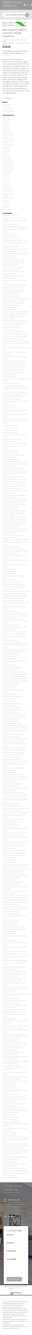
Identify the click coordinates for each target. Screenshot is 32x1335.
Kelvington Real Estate (10, 625)
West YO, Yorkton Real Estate (13, 1148)
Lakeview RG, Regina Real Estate (14, 676)
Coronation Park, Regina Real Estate (15, 395)
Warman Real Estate (10, 1119)
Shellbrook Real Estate (10, 1003)
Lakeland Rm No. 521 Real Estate (14, 672)
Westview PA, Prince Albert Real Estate (16, 1157)
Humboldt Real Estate (10, 612)
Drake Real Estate (9, 457)
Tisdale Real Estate (9, 1086)
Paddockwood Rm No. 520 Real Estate (16, 869)
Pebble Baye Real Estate (11, 878)
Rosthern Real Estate (10, 976)
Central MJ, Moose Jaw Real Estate (15, 361)
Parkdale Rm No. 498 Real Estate (14, 873)
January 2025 (7, 162)
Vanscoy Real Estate (10, 1095)
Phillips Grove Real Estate (11, 884)
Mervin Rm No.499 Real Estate (13, 784)
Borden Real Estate (9, 307)
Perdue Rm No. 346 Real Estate (13, 882)
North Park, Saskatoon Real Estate (14, 833)
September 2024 (8, 171)
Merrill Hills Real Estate (10, 782)
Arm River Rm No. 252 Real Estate (14, 251)
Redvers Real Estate (10, 931)
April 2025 (6, 156)
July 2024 (6, 176)
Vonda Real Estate (9, 1106)
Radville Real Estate (9, 925)
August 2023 (7, 200)
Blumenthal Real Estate (11, 305)
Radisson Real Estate (10, 922)
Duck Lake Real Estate (10, 459)
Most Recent (7, 118)
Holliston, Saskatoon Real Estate (14, 598)
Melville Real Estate (9, 770)
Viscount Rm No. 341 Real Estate (13, 1104)
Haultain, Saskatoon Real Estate (14, 585)
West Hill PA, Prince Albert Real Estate (15, 1146)
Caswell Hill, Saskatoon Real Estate (15, 336)
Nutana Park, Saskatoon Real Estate (15, 842)
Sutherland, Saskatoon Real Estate (15, 1077)
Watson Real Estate (9, 1135)
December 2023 (8, 191)
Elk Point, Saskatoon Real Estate (14, 495)
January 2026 (7, 136)
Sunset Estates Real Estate (12, 1066)
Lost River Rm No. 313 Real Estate (14, 717)
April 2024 (6, 182)
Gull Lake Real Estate (10, 569)
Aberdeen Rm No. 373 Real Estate (14, 218)
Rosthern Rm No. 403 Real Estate (14, 978)
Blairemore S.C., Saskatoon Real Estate (16, 298)
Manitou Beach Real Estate (12, 723)
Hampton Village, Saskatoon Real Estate (16, 43)
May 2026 (6, 127)
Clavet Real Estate (9, 374)
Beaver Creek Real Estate (12, 269)
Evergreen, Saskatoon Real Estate (14, 518)
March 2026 (7, 131)
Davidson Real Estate (10, 433)
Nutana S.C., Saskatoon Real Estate (15, 844)
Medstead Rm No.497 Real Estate (14, 768)
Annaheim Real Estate (10, 238)
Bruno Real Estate (9, 319)
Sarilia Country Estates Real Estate (15, 987)
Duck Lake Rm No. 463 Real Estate (14, 462)
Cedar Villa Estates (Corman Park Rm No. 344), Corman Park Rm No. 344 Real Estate (16, 343)
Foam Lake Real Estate (10, 527)
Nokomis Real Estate (10, 826)
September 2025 (8, 144)
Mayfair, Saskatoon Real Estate (13, 741)
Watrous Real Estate (10, 1133)
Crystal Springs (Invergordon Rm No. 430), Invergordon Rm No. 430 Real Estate (15, 421)
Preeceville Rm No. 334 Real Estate (14, 907)
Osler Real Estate (8, 858)
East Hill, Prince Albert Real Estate (14, 486)
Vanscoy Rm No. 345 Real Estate (14, 1097)
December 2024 (8, 165)
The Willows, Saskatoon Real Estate (15, 1081)
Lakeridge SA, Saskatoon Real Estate (15, 674)
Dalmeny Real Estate (10, 430)
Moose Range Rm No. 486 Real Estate (16, 808)
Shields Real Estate (9, 1008)
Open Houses (7, 109)
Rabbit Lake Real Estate (11, 920)
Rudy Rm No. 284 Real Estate (12, 981)
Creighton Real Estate (10, 408)
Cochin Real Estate (9, 377)
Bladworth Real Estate (10, 294)
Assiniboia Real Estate (10, 258)
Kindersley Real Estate (10, 641)
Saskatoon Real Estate (10, 999)
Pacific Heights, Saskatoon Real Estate (16, 864)
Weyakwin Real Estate (10, 1160)
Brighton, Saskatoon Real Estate (14, 316)
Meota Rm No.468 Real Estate (13, 775)
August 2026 (7, 120)
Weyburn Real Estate (10, 1162)
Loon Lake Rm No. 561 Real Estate (14, 710)
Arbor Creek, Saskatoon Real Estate (15, 249)
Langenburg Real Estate (11, 683)
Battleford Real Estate (10, 265)
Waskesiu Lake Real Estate (12, 1122)
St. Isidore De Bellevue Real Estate (14, 1046)
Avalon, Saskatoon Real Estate (13, 263)
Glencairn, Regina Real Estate (13, 535)
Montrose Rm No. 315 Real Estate (14, 806)
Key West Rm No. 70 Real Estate (13, 634)
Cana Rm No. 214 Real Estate (12, 325)
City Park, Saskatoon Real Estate (14, 372)
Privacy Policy (18, 1288)
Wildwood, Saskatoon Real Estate (14, 1169)
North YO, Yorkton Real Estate (13, 835)
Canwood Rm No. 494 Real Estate (14, 332)
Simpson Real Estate (10, 1019)
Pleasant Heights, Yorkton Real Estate (16, 896)
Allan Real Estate (8, 233)
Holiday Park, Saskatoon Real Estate (15, 596)
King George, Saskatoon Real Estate (15, 643)
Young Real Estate (9, 1175)
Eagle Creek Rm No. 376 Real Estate (15, 471)
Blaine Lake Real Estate (11, 296)
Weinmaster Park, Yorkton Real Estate (16, 1137)
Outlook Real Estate (9, 860)
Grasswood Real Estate (11, 547)
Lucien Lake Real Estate (11, 719)
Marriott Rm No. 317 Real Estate (13, 735)
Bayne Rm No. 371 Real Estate (13, 267)
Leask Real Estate (9, 694)
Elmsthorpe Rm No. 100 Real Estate (14, 500)
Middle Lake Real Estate (11, 786)
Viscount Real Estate (10, 1101)
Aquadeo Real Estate (10, 247)
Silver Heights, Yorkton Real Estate (14, 1010)
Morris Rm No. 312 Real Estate (12, 811)
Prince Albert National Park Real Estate (16, 909)
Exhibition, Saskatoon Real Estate (14, 520)
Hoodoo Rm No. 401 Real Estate (13, 600)
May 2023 (6, 207)
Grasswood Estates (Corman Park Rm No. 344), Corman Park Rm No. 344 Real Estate (16, 542)
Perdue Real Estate (9, 880)
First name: (10, 1235)
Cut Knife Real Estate (10, 428)
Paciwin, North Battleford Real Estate (15, 867)
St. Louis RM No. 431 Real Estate (13, 1048)
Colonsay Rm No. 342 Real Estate (14, 386)
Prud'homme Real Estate (11, 914)
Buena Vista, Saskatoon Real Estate (15, 323)
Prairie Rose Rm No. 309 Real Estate (15, 902)
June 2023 (6, 205)
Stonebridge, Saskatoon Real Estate (15, 1057)
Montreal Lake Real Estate (12, 804)
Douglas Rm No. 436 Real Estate (14, 455)
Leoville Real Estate (9, 699)
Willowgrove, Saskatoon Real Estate (15, 1173)
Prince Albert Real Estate (11, 911)
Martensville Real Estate (11, 737)
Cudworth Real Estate (10, 426)
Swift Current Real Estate (11, 1079)
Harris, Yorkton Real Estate (12, 582)
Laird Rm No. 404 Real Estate (12, 667)
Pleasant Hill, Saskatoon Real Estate (15, 898)
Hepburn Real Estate (10, 589)
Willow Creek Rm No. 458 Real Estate (15, 1171)
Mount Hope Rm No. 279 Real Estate (15, 813)
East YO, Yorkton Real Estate (12, 489)
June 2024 (6, 178)
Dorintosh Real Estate (10, 453)
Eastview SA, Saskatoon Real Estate (15, 491)
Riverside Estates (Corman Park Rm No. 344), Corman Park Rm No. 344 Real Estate (16, 956)
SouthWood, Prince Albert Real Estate (16, 1037)
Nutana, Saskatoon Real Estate (13, 846)
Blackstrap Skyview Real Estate (13, 289)
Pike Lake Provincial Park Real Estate (15, 891)
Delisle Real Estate (9, 442)
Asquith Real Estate (9, 256)
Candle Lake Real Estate (11, 327)
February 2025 (8, 160)
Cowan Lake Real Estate (11, 399)
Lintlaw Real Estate (9, 705)
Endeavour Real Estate (11, 509)
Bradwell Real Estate (10, 310)
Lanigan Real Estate (9, 688)
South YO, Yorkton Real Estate (13, 1034)
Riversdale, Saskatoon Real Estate (14, 952)
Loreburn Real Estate (10, 712)
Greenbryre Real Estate (11, 553)
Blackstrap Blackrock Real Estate (14, 285)
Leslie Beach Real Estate (11, 703)
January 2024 (7, 189)
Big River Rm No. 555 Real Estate (14, 276)
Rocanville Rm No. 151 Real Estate (14, 967)
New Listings (7, 107)
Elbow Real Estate (9, 493)
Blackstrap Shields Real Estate (13, 287)
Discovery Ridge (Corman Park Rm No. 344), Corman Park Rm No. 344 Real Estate (16, 446)
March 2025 (7, 158)
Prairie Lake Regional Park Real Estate (16, 900)
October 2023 (7, 196)
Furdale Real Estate (9, 533)
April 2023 (6, 209)
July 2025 (6, 149)
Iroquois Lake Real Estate (11, 618)
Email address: (11, 1251)
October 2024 (7, 169)
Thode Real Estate (9, 1084)
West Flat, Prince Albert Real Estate (15, 1144)
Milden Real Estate (9, 791)
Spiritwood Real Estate (10, 1039)
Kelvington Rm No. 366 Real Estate (14, 627)
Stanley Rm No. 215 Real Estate (13, 1052)
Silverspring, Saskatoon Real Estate (15, 1012)
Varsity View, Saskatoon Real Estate (15, 1099)
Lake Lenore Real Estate (11, 670)
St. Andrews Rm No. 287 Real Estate (15, 1043)
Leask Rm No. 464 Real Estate (13, 697)
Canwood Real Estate (10, 330)
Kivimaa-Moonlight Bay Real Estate (15, 650)
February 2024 (7, 187)
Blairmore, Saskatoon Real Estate (14, 301)
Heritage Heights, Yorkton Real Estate (16, 591)
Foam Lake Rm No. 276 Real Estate (14, 529)
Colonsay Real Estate (10, 383)
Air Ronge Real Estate (10, 225)
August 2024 (7, 174)
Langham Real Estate (10, 685)
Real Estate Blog (8, 111)
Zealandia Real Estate (10, 1178)
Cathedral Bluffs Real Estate (12, 339)
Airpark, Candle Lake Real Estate (14, 227)
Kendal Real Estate (9, 629)
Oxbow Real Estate (9, 862)
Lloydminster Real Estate (11, 708)
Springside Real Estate (10, 1041)
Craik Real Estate (8, 406)
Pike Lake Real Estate (10, 893)
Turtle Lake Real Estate (10, 1088)
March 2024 (7, 185)
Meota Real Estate (9, 773)
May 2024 (6, 180)
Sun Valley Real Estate (10, 1059)
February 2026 (8, 133)
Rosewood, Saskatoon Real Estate (15, 974)
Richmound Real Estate (11, 940)
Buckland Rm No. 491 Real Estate (14, 321)
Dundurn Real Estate (10, 466)
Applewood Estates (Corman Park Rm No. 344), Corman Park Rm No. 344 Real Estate (16, 242)
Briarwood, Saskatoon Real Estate (14, 314)
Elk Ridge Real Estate (10, 497)
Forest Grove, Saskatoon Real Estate (15, 531)
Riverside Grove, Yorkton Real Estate (15, 961)
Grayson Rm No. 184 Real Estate (13, 549)
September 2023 (8, 198)
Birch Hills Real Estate (10, 278)
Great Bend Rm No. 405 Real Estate (15, 551)
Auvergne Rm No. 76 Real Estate (14, 260)
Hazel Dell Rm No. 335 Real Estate (14, 587)
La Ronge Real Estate (10, 659)
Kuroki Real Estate (9, 656)
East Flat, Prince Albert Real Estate (14, 484)
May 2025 (6, 153)
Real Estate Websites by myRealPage (16, 1290)
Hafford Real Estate (9, 571)
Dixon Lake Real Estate (10, 451)
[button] (8, 1211)
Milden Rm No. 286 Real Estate (13, 793)
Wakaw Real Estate (9, 1115)
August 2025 (7, 147)
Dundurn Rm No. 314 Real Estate (13, 468)
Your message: (11, 1259)
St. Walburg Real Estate (11, 1050)
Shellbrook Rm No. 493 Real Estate (14, 1005)
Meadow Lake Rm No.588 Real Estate (15, 761)
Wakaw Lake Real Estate (11, 1113)
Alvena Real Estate (9, 236)
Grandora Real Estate (10, 538)
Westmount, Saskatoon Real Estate (15, 1151)
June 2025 (6, 151)
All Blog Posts (7, 105)
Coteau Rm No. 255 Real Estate (14, 397)
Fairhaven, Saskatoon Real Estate (14, 522)
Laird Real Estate (8, 665)
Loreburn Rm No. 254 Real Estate (14, 714)
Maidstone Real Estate (10, 721)
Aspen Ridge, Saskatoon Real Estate (15, 254)
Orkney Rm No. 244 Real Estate (13, 855)
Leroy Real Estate (9, 701)
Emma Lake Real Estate (11, 506)
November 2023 (8, 194)
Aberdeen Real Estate (10, 216)
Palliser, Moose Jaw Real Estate (13, 871)
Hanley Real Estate (9, 580)
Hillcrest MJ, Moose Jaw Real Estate (15, 594)
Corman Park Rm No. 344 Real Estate (15, 392)
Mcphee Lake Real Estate (11, 757)
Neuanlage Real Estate (11, 824)
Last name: (10, 1243)
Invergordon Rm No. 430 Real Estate (15, 616)
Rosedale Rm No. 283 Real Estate (14, 972)
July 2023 (6, 203)
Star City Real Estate (10, 1054)
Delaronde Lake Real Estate (12, 439)
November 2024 (8, 167)
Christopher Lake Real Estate (13, 370)
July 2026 (6, 122)
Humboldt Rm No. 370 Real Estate (14, 614)
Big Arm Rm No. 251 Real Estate (13, 272)
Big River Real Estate (10, 274)
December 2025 (8, 138)
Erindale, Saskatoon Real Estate (14, 513)
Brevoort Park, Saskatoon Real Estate (15, 312)
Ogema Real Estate (9, 849)
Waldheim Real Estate (10, 1117)
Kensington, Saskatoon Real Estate (15, 632)
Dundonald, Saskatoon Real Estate (15, 464)
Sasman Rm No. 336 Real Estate (14, 1001)
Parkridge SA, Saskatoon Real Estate (15, 876)
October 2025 (7, 142)
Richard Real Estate (9, 934)
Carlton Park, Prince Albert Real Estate (16, 334)
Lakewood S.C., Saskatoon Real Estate (16, 681)
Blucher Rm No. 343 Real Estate (13, 303)
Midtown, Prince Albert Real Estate (14, 788)
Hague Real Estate (9, 573)
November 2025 (8, 140)
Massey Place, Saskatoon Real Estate (16, 739)
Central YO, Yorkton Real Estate (13, 363)
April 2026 (6, 129)
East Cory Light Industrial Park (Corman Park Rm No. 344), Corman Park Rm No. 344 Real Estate (15, 479)
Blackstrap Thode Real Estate (13, 292)
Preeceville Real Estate (11, 905)
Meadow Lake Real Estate (12, 759)
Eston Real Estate (9, 515)
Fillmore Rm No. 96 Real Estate (13, 524)
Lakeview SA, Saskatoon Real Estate (15, 679)
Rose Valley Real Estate (11, 969)
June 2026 (6, 124)
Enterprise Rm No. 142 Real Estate (14, 511)
